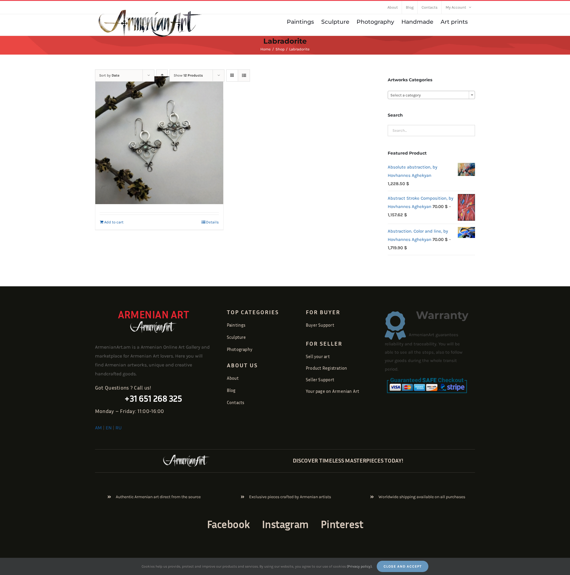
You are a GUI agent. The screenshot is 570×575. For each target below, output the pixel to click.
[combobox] (431, 95)
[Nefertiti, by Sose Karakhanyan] (159, 140)
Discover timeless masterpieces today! (348, 460)
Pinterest (342, 524)
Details (212, 222)
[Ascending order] (162, 75)
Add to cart (114, 222)
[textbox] (431, 95)
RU (118, 428)
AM (98, 428)
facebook (228, 524)
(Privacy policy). (359, 566)
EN (109, 428)
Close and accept (403, 566)
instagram (285, 524)
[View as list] (244, 75)
